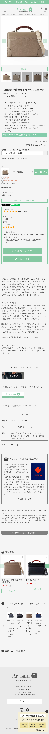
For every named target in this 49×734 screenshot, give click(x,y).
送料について (6, 195)
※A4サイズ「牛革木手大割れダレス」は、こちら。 (20, 337)
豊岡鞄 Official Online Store (25, 11)
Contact (24, 701)
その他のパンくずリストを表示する (24, 533)
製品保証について (24, 499)
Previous (4, 41)
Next (45, 41)
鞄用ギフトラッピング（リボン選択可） (17, 150)
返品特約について (8, 193)
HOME (3, 15)
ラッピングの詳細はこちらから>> (14, 158)
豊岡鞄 (13, 15)
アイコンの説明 (7, 188)
